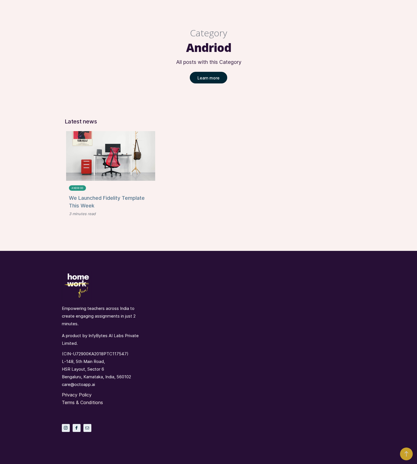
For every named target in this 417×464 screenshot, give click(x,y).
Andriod (77, 188)
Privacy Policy (77, 395)
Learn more (208, 77)
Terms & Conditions (82, 402)
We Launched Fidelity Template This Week (107, 202)
